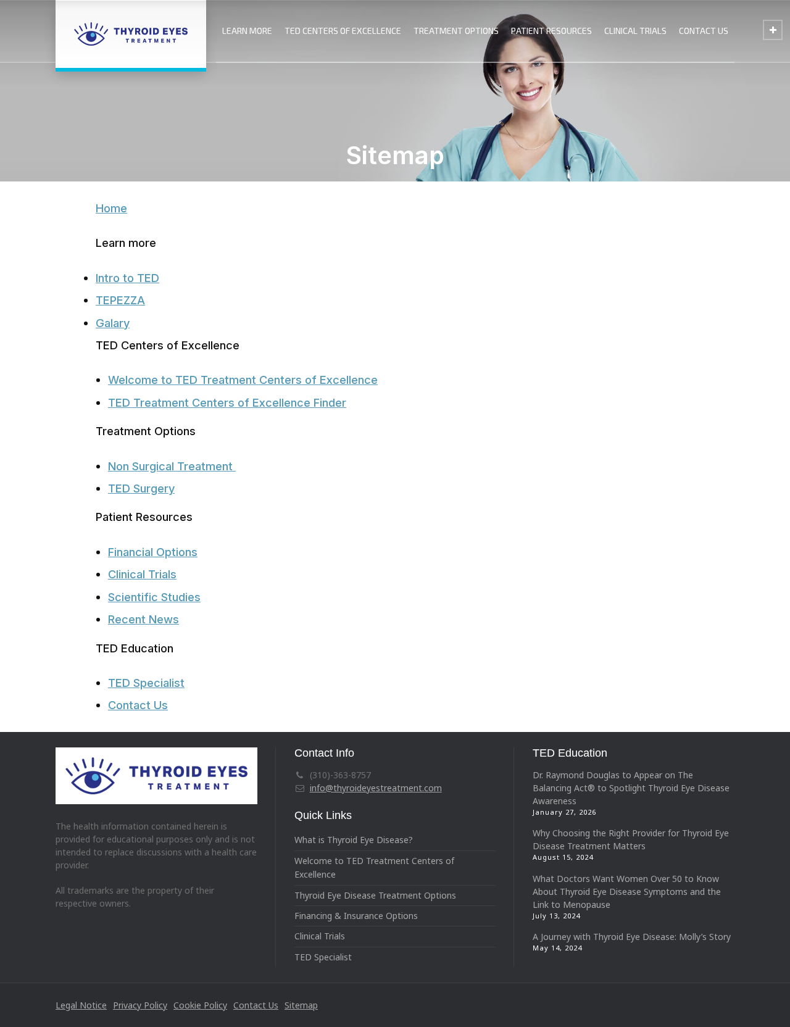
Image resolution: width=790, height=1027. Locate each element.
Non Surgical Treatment (172, 466)
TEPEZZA (120, 300)
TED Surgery (141, 488)
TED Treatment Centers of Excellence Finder (227, 402)
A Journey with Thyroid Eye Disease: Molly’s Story (632, 936)
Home (111, 208)
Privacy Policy (140, 1005)
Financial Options (153, 552)
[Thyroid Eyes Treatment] (131, 34)
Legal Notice (81, 1005)
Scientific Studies (154, 597)
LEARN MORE (247, 30)
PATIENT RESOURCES (551, 30)
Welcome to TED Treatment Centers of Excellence (243, 379)
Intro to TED (127, 278)
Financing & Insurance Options (356, 915)
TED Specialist (146, 682)
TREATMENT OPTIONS (456, 30)
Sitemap (301, 1005)
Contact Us (138, 705)
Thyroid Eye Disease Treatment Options (375, 895)
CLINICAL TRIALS (635, 30)
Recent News (143, 619)
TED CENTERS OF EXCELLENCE (343, 30)
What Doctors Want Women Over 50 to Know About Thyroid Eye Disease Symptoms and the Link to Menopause (627, 891)
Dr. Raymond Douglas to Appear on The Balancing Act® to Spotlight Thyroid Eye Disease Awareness (631, 788)
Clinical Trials (142, 574)
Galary (113, 323)
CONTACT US (703, 30)
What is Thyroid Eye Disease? (353, 840)
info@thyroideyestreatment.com (376, 788)
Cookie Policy (200, 1005)
